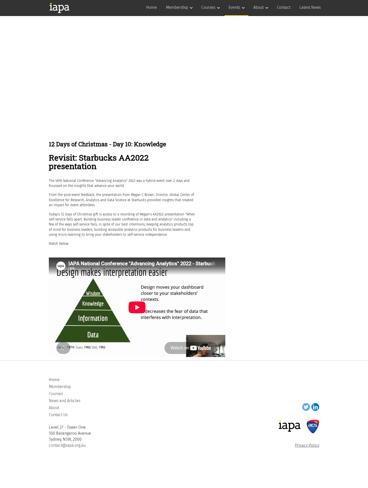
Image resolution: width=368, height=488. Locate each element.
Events (234, 7)
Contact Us (58, 414)
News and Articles (64, 400)
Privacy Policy (307, 445)
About (258, 7)
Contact (283, 7)
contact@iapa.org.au (67, 445)
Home (151, 7)
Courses (208, 7)
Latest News (310, 7)
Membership (177, 7)
